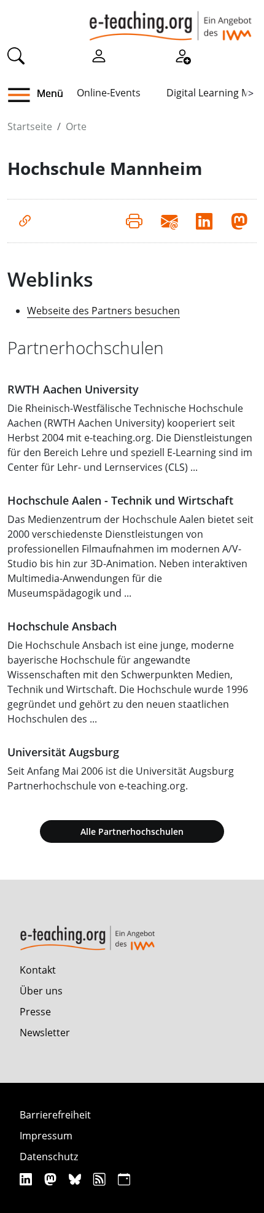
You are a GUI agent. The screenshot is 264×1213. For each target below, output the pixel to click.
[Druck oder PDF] (134, 221)
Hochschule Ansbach (62, 626)
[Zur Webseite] (24, 221)
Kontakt (38, 970)
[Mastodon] (52, 1179)
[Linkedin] (27, 1179)
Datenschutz (49, 1156)
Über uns (41, 991)
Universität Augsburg (63, 752)
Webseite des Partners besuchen (103, 310)
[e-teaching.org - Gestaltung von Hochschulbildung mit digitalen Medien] (170, 20)
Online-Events (109, 92)
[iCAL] (124, 1179)
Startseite (29, 126)
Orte (76, 126)
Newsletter (45, 1032)
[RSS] (101, 1179)
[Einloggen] (98, 54)
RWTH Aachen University (73, 389)
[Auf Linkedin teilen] (204, 221)
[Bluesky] (76, 1179)
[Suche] (16, 54)
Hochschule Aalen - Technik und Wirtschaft (120, 500)
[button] (23, 95)
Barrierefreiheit (55, 1115)
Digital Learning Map (214, 92)
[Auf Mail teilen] (169, 221)
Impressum (46, 1135)
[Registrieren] (182, 54)
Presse (35, 1011)
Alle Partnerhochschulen (132, 831)
